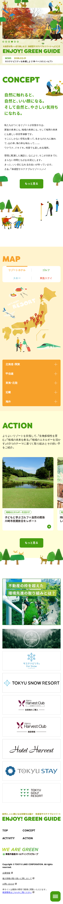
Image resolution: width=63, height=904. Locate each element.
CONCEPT (29, 830)
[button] (3, 42)
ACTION (28, 838)
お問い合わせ (8, 884)
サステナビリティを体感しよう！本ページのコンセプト (29, 61)
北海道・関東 (13, 364)
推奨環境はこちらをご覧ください (17, 892)
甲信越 (9, 373)
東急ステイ (46, 278)
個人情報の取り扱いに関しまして (17, 878)
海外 (8, 401)
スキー (17, 278)
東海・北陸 (11, 382)
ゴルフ (46, 270)
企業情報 (6, 873)
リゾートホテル (17, 270)
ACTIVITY (8, 838)
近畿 (8, 392)
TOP (5, 830)
